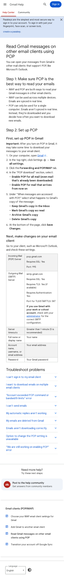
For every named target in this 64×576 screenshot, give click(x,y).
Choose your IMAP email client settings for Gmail (32, 518)
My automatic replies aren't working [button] (26, 413)
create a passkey (12, 31)
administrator (33, 316)
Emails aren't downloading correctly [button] (26, 428)
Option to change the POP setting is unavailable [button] (26, 438)
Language (13, 566)
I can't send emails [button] (16, 405)
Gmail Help (17, 4)
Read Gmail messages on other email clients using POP (31, 535)
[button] (5, 4)
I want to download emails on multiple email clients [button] (27, 386)
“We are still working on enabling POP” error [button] (27, 448)
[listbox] (15, 570)
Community (24, 12)
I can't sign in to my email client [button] (23, 377)
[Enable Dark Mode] (29, 570)
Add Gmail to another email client (28, 527)
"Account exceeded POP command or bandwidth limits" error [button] (27, 397)
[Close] (61, 20)
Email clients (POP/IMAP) (20, 508)
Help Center (8, 12)
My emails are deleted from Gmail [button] (25, 420)
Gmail (40, 155)
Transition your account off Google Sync (32, 544)
